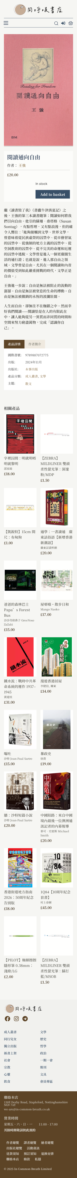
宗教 (7, 1067)
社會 (7, 1060)
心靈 (7, 1074)
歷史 (43, 1039)
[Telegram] (25, 1018)
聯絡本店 (12, 1159)
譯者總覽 (30, 1142)
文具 (43, 1074)
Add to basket (52, 194)
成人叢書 (31, 376)
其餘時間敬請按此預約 (20, 1130)
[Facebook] (7, 1018)
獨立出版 (10, 1046)
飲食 (7, 1081)
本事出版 (31, 369)
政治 (43, 1053)
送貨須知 (12, 1153)
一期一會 (46, 1060)
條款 (27, 1159)
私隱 (38, 1159)
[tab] (14, 344)
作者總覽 (12, 1142)
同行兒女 (10, 1039)
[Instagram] (16, 1018)
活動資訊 (33, 1148)
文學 (43, 376)
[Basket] (70, 23)
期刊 (43, 1067)
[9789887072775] (38, 90)
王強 (22, 165)
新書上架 (10, 1053)
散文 (28, 383)
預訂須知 (30, 1153)
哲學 (43, 1046)
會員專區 (46, 1081)
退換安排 (47, 1153)
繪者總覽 (47, 1142)
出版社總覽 (14, 1148)
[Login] (63, 23)
